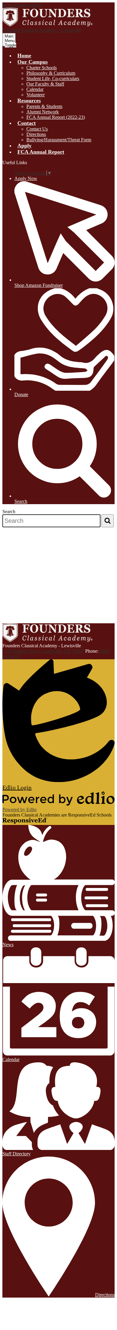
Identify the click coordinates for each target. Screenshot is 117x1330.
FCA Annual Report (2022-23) (55, 117)
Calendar (35, 89)
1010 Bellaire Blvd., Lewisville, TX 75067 (43, 651)
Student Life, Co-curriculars (52, 78)
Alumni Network (42, 111)
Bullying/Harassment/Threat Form (58, 139)
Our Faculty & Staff (45, 83)
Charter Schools (41, 67)
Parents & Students (44, 106)
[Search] (107, 520)
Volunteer (35, 94)
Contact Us (37, 128)
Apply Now (25, 178)
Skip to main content (21, 5)
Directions (36, 134)
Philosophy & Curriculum (50, 73)
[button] (32, 62)
